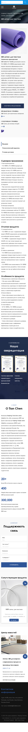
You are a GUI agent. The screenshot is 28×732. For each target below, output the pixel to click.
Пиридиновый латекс (18, 448)
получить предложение (12, 106)
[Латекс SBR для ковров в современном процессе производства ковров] (14, 644)
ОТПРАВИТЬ (14, 565)
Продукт (9, 13)
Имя (3, 538)
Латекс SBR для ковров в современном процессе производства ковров (12, 662)
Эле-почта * (5, 544)
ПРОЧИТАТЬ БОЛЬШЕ (9, 680)
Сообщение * (5, 557)
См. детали (13, 620)
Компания (5, 551)
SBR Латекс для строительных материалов (12, 112)
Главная (3, 13)
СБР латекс (17, 13)
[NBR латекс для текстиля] (14, 593)
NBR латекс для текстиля (14, 609)
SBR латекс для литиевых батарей (10, 122)
